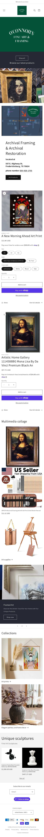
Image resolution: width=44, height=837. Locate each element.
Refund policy (24, 829)
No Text (31, 261)
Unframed (7, 269)
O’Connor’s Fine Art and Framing (21, 827)
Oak (35, 269)
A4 (4, 253)
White (18, 269)
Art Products (13, 177)
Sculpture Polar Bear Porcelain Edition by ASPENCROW (30, 770)
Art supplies (6, 559)
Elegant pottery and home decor (14, 727)
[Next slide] (26, 626)
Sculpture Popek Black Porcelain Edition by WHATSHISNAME (11, 765)
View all (22, 778)
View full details (34, 303)
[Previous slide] (17, 626)
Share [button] (6, 303)
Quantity (4, 273)
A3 (18, 253)
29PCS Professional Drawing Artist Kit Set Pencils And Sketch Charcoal (21, 510)
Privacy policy (15, 829)
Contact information (22, 832)
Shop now (10, 617)
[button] (4, 10)
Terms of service (34, 829)
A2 (11, 253)
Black (27, 269)
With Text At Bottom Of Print (14, 261)
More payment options (22, 295)
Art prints (5, 681)
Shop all (22, 58)
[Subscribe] (32, 791)
